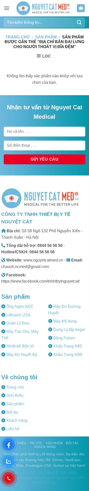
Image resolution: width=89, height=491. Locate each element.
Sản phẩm (46, 37)
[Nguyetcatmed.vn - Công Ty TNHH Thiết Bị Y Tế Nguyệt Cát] (43, 8)
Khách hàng (16, 420)
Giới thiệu (14, 395)
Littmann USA (18, 315)
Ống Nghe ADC (19, 306)
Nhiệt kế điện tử (19, 346)
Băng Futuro (63, 338)
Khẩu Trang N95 (67, 346)
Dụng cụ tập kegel (68, 329)
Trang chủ (17, 37)
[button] (7, 8)
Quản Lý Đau (17, 323)
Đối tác (12, 412)
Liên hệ (12, 429)
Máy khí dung (64, 321)
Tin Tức (36, 443)
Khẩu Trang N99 (67, 354)
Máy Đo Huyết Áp (21, 354)
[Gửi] (79, 22)
